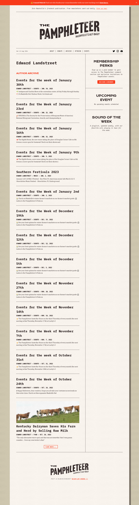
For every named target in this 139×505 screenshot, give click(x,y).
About (52, 51)
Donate (59, 51)
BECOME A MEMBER (106, 82)
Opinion (78, 51)
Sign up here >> (80, 479)
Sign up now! (101, 8)
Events (86, 51)
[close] (136, 2)
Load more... (51, 447)
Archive (69, 51)
